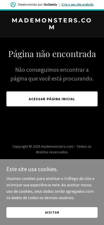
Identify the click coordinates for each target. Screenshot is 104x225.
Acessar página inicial (52, 99)
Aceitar (52, 212)
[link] (52, 27)
